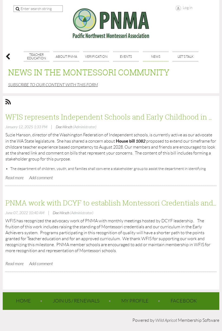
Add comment (41, 177)
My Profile (135, 301)
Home (23, 301)
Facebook (184, 301)
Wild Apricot (166, 320)
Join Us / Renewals (76, 301)
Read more (14, 177)
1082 (140, 141)
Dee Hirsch (64, 127)
